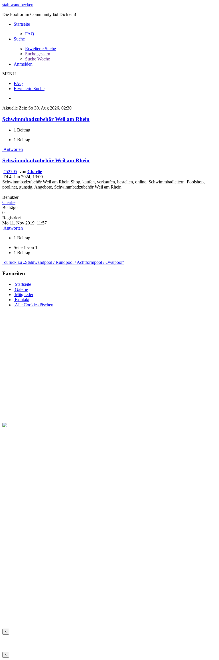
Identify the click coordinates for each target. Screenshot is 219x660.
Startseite (22, 24)
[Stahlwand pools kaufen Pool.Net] (34, 425)
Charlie (34, 171)
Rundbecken (160, 616)
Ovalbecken (134, 616)
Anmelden (23, 64)
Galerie (21, 289)
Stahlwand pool (189, 616)
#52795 (10, 171)
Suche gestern (37, 53)
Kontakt (21, 299)
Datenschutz (109, 616)
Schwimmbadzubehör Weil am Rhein (46, 119)
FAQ (29, 33)
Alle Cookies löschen (33, 304)
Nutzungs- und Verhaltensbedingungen (60, 616)
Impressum (12, 616)
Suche (19, 39)
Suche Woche (37, 58)
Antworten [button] (12, 149)
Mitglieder (23, 294)
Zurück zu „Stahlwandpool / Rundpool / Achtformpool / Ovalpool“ (63, 262)
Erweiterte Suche (40, 48)
